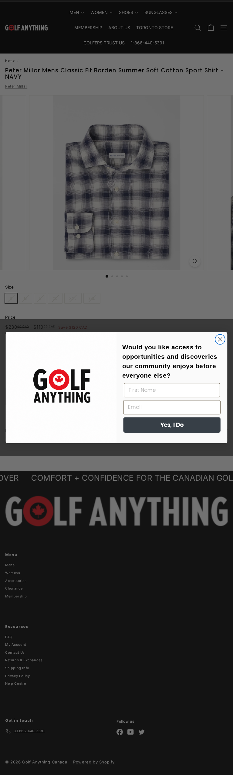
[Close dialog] (220, 339)
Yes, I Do (172, 425)
